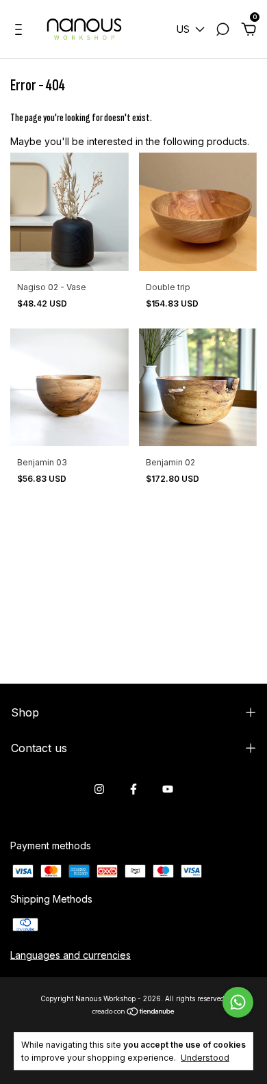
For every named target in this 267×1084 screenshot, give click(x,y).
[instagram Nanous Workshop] (99, 789)
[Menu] (20, 31)
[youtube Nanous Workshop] (167, 789)
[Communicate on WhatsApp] (237, 1002)
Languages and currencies (70, 955)
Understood (205, 1058)
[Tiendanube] (134, 1012)
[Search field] (222, 31)
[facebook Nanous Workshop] (133, 789)
